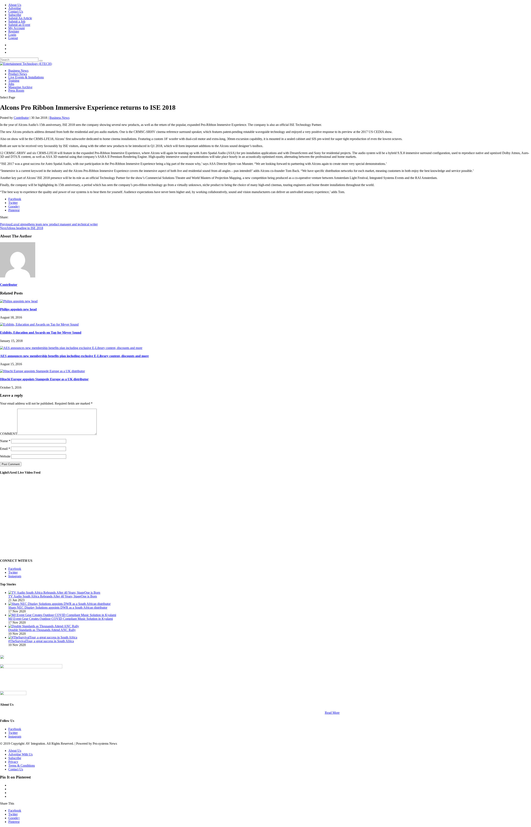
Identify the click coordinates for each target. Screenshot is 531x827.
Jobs (11, 84)
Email (5, 448)
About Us (14, 5)
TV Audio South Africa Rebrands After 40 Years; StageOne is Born (52, 596)
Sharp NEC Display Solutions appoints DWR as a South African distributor (57, 607)
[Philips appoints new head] (19, 301)
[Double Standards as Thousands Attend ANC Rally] (43, 626)
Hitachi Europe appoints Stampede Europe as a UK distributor (44, 379)
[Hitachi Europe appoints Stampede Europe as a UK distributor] (42, 371)
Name (5, 441)
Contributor (21, 117)
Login (12, 34)
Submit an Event (19, 25)
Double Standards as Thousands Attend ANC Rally (42, 630)
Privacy (13, 762)
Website (5, 456)
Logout (13, 38)
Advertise (14, 8)
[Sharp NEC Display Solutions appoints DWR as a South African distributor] (59, 604)
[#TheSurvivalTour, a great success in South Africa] (42, 637)
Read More (332, 712)
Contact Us (15, 11)
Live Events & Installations (26, 77)
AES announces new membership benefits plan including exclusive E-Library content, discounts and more (74, 356)
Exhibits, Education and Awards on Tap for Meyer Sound (40, 332)
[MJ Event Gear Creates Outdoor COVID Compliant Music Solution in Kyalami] (62, 615)
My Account (16, 28)
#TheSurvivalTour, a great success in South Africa (41, 641)
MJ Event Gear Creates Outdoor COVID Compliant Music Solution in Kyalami (60, 618)
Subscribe (14, 15)
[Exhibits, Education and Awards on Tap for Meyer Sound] (39, 324)
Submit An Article (20, 18)
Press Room (16, 90)
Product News (17, 74)
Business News (18, 70)
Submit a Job (16, 21)
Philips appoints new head (18, 309)
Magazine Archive (20, 87)
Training (13, 80)
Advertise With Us (20, 754)
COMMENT (8, 433)
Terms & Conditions (21, 765)
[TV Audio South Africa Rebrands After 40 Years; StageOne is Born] (54, 592)
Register (13, 31)
